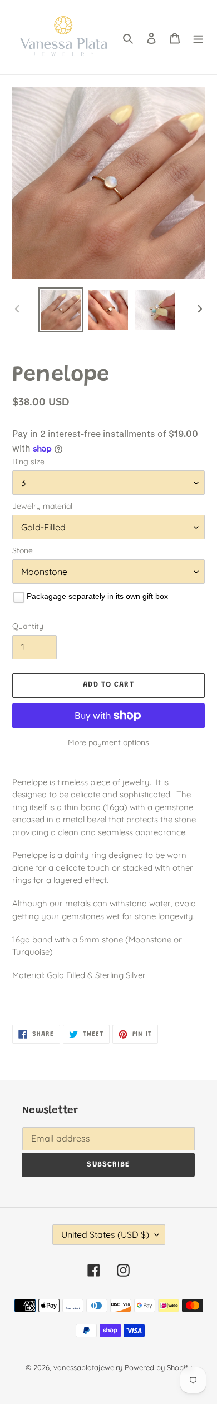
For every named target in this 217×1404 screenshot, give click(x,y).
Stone (22, 550)
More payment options (108, 742)
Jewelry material (42, 506)
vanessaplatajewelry (87, 1367)
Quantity (27, 626)
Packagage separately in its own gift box (97, 596)
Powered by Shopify (158, 1367)
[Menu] (198, 37)
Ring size (28, 462)
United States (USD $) (105, 1234)
